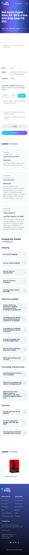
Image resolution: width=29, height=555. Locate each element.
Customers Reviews (7, 516)
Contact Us (5, 503)
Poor (5, 96)
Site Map (17, 516)
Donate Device (19, 507)
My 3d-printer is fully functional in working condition (15, 118)
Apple (18, 28)
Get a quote (18, 3)
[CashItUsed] (5, 3)
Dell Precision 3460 (8, 180)
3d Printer (12, 28)
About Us (17, 510)
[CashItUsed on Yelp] (18, 542)
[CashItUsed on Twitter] (15, 542)
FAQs (16, 513)
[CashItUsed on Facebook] (13, 542)
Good (22, 95)
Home (3, 28)
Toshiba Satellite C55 (9, 213)
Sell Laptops (5, 507)
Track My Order (19, 500)
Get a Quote (5, 500)
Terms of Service (6, 513)
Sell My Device (19, 503)
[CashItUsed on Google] (10, 542)
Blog (3, 510)
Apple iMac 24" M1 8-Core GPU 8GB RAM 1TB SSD (13, 88)
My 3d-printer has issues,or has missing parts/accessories (14, 113)
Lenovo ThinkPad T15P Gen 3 (11, 156)
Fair (13, 96)
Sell (7, 28)
